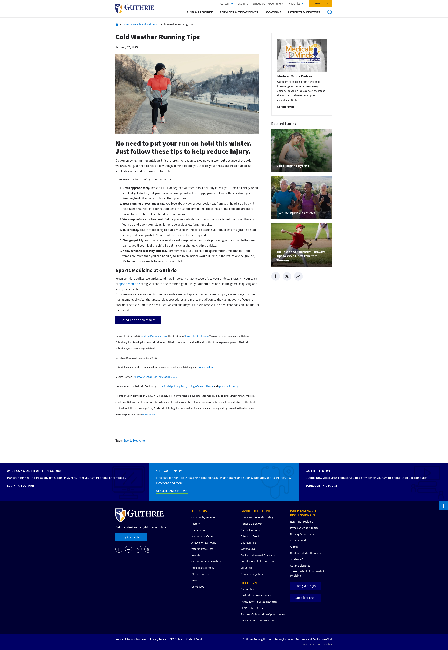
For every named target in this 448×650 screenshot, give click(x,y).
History (195, 523)
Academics (294, 3)
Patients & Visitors (304, 12)
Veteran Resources (202, 548)
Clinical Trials (248, 589)
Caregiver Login (305, 586)
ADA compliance (204, 386)
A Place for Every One (203, 542)
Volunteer (246, 567)
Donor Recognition (252, 574)
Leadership (198, 530)
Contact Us (197, 586)
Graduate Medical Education (306, 553)
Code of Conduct (196, 639)
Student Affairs (299, 559)
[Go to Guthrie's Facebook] (118, 549)
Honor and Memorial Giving (257, 517)
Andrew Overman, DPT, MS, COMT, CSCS (155, 376)
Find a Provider (200, 12)
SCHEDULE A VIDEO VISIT (322, 486)
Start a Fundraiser (251, 530)
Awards (195, 555)
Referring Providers (301, 521)
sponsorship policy (228, 386)
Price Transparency (202, 567)
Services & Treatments (238, 12)
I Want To (318, 3)
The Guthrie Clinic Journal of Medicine (307, 573)
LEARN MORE (286, 106)
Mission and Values (202, 536)
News (194, 580)
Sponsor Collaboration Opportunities (263, 614)
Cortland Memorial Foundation (259, 555)
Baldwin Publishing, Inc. (154, 336)
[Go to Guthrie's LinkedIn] (128, 549)
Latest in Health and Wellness (140, 24)
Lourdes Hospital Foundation (258, 561)
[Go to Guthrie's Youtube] (147, 549)
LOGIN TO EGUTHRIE (20, 486)
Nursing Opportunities (303, 534)
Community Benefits (203, 517)
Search (329, 12)
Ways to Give (248, 548)
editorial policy (170, 386)
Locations (272, 12)
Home (116, 24)
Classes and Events (202, 574)
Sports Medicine (134, 440)
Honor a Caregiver (251, 523)
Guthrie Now (318, 470)
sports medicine (129, 284)
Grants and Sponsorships (206, 561)
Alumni (294, 546)
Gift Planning (248, 542)
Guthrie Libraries (300, 565)
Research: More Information (257, 620)
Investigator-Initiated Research (259, 601)
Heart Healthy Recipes (197, 336)
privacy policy (186, 386)
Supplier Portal (305, 598)
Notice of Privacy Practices (130, 639)
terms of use (148, 414)
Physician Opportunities (304, 528)
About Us (199, 511)
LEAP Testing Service (253, 608)
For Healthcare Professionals (303, 513)
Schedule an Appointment (268, 3)
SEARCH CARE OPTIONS (172, 491)
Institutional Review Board (256, 595)
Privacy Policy (158, 639)
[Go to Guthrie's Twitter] (138, 549)
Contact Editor (206, 367)
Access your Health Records (34, 470)
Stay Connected (131, 537)
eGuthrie (243, 3)
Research (249, 583)
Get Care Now (169, 470)
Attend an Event (250, 536)
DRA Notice (175, 639)
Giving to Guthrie (256, 511)
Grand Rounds (298, 540)
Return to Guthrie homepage (134, 9)
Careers (225, 3)
